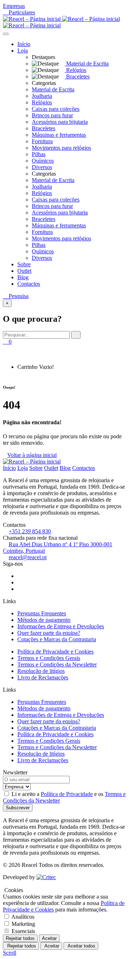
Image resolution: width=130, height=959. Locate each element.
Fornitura (42, 141)
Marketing (23, 924)
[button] (31, 51)
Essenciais (23, 931)
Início (23, 44)
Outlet (24, 271)
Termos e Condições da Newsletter (57, 664)
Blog (23, 277)
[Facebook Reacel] (19, 576)
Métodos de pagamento (43, 620)
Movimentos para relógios (61, 148)
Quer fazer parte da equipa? (48, 633)
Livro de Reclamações (42, 677)
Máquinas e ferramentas (59, 135)
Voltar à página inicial (32, 455)
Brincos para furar (52, 115)
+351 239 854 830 (30, 531)
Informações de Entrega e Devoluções (60, 626)
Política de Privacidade (67, 794)
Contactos (28, 284)
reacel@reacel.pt (28, 557)
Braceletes (43, 128)
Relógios (42, 102)
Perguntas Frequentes (41, 613)
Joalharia (42, 96)
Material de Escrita (53, 89)
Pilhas (39, 154)
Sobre (24, 264)
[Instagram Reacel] (19, 582)
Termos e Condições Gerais (48, 658)
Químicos (43, 161)
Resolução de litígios (41, 671)
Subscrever (18, 807)
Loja (22, 51)
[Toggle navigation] (6, 34)
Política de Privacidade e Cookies (55, 651)
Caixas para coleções (55, 109)
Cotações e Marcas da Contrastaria (56, 639)
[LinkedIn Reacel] (19, 589)
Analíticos (22, 917)
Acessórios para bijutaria (60, 122)
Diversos (42, 167)
